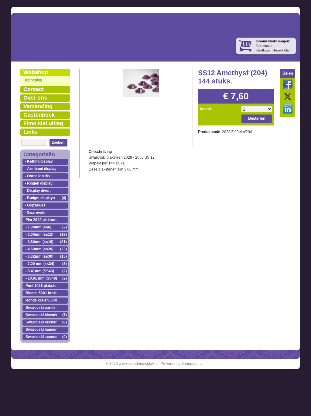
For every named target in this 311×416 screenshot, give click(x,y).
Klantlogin (263, 50)
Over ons (35, 98)
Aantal (205, 109)
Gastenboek (39, 115)
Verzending (38, 106)
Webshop (35, 72)
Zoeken (58, 142)
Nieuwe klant (281, 50)
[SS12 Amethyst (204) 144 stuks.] (141, 82)
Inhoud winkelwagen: (273, 41)
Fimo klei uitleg (43, 123)
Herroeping (32, 80)
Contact (33, 89)
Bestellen (256, 118)
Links (30, 132)
